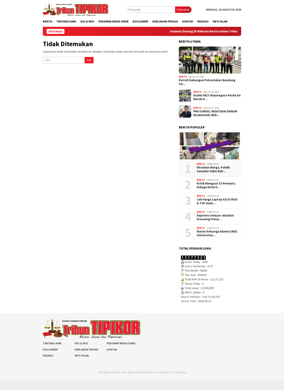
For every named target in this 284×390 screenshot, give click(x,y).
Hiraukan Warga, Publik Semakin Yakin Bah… (213, 169)
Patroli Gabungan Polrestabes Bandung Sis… (207, 82)
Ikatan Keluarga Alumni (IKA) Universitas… (217, 233)
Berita (183, 76)
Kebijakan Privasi (86, 349)
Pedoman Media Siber (121, 343)
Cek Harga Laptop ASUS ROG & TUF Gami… (217, 201)
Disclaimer (50, 349)
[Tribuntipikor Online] (75, 9)
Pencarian (183, 9)
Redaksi (48, 355)
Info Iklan (82, 355)
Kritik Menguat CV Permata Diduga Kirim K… (216, 185)
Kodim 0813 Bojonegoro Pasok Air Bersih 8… (217, 97)
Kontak (112, 349)
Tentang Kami (52, 343)
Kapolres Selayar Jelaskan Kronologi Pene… (215, 217)
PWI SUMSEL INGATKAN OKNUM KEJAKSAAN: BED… (215, 113)
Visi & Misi (81, 343)
